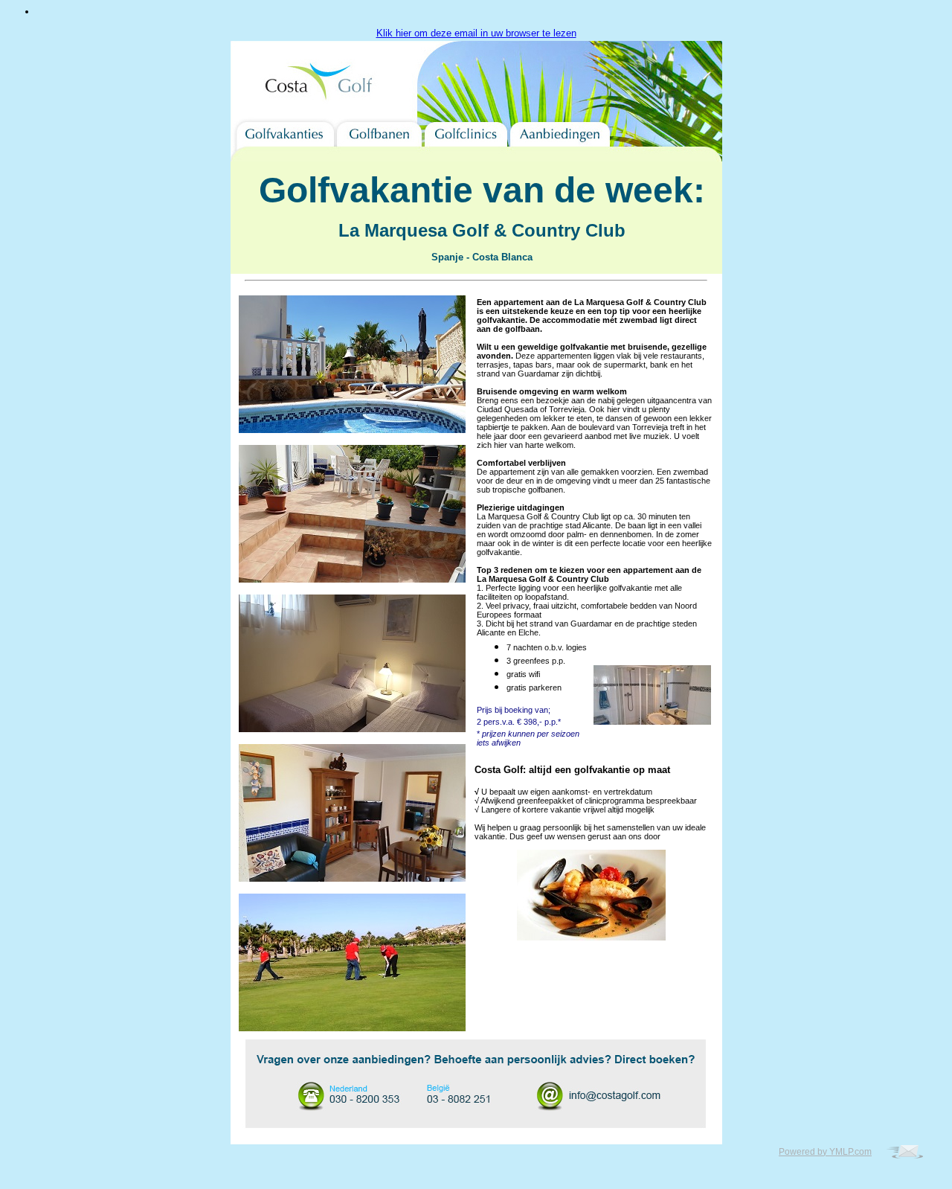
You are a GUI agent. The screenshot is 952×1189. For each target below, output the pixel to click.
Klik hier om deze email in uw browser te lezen (476, 33)
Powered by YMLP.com (825, 1152)
